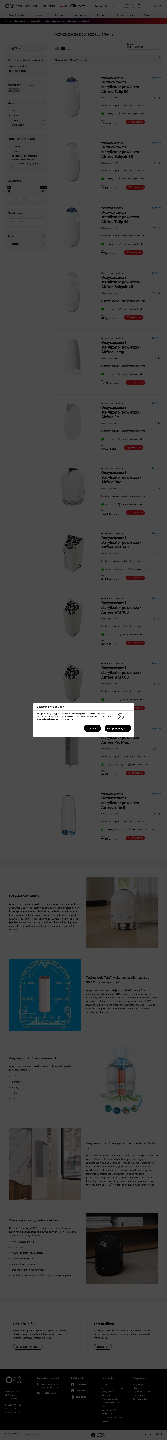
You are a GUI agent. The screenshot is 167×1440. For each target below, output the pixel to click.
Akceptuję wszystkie (117, 728)
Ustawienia (92, 728)
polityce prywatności (64, 719)
